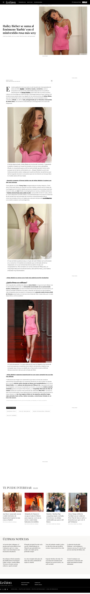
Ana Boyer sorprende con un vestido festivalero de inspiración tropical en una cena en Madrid (12, 517)
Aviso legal (14, 589)
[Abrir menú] (3, 2)
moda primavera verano (41, 411)
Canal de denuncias (52, 589)
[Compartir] (51, 81)
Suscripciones (25, 582)
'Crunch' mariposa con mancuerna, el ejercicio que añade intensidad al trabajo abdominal (75, 561)
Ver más (35, 487)
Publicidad (24, 584)
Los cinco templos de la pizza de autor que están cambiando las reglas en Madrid (33, 560)
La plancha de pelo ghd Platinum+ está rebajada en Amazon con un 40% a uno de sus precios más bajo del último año (76, 547)
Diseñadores (38, 2)
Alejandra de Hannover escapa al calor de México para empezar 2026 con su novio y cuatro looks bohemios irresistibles (33, 518)
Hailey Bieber (11, 415)
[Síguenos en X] (3, 589)
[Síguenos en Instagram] (5, 589)
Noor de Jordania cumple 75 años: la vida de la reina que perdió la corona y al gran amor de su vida (55, 546)
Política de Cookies (24, 589)
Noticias (30, 2)
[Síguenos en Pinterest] (7, 589)
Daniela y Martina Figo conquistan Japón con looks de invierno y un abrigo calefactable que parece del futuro (55, 518)
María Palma (9, 80)
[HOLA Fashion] (11, 2)
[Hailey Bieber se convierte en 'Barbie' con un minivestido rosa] (84, 2)
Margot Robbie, (25, 92)
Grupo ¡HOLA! (38, 584)
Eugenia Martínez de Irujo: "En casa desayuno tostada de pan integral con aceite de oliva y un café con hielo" (54, 561)
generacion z (11, 411)
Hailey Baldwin (24, 411)
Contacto (37, 582)
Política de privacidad (38, 589)
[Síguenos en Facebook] (0, 589)
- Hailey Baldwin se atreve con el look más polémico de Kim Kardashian (27, 277)
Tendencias (22, 2)
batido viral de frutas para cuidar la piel (19, 192)
